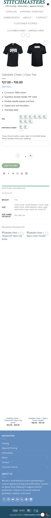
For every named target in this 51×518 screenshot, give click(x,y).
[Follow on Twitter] (13, 499)
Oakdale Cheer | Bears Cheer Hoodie (37, 419)
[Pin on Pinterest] (22, 174)
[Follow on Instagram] (9, 499)
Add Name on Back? (9, 128)
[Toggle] (47, 457)
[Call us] (22, 499)
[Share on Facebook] (9, 174)
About (27, 17)
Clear (21, 130)
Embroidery (12, 17)
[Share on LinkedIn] (26, 174)
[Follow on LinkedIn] (31, 499)
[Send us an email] (17, 499)
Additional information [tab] (14, 188)
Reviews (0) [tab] (7, 193)
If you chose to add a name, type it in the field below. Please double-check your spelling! (24, 137)
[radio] (21, 117)
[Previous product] (28, 35)
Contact (41, 17)
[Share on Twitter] (13, 174)
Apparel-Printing (32, 11)
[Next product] (23, 35)
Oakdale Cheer (36, 30)
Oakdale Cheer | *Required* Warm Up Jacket (13, 420)
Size (3, 119)
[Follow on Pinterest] (26, 499)
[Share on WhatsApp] (4, 174)
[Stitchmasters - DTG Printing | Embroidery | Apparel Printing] (24, 2)
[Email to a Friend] (17, 174)
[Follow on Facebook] (4, 499)
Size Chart (6, 86)
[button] (48, 4)
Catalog (11, 11)
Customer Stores (25, 23)
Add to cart (11, 165)
